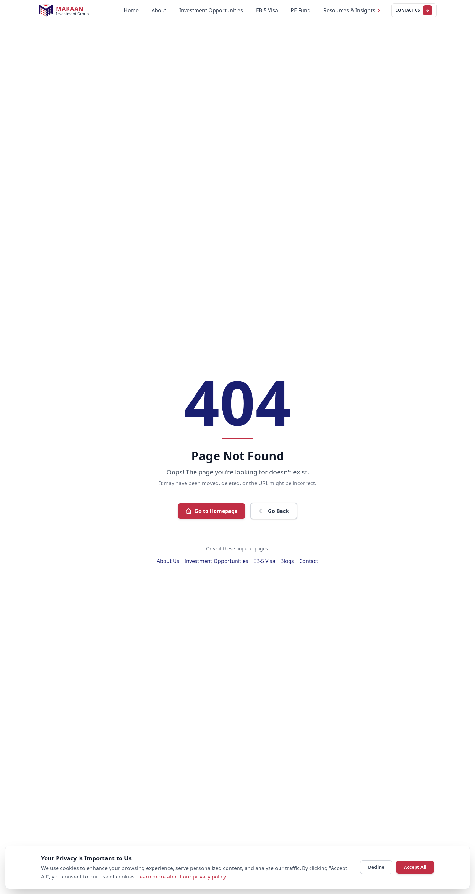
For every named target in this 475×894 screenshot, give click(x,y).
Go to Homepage (216, 511)
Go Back (278, 511)
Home (131, 10)
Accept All (415, 867)
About (159, 10)
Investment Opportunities (211, 10)
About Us (168, 561)
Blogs (287, 561)
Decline (376, 867)
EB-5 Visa (267, 10)
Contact (308, 561)
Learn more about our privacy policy (181, 876)
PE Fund (301, 10)
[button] (352, 10)
